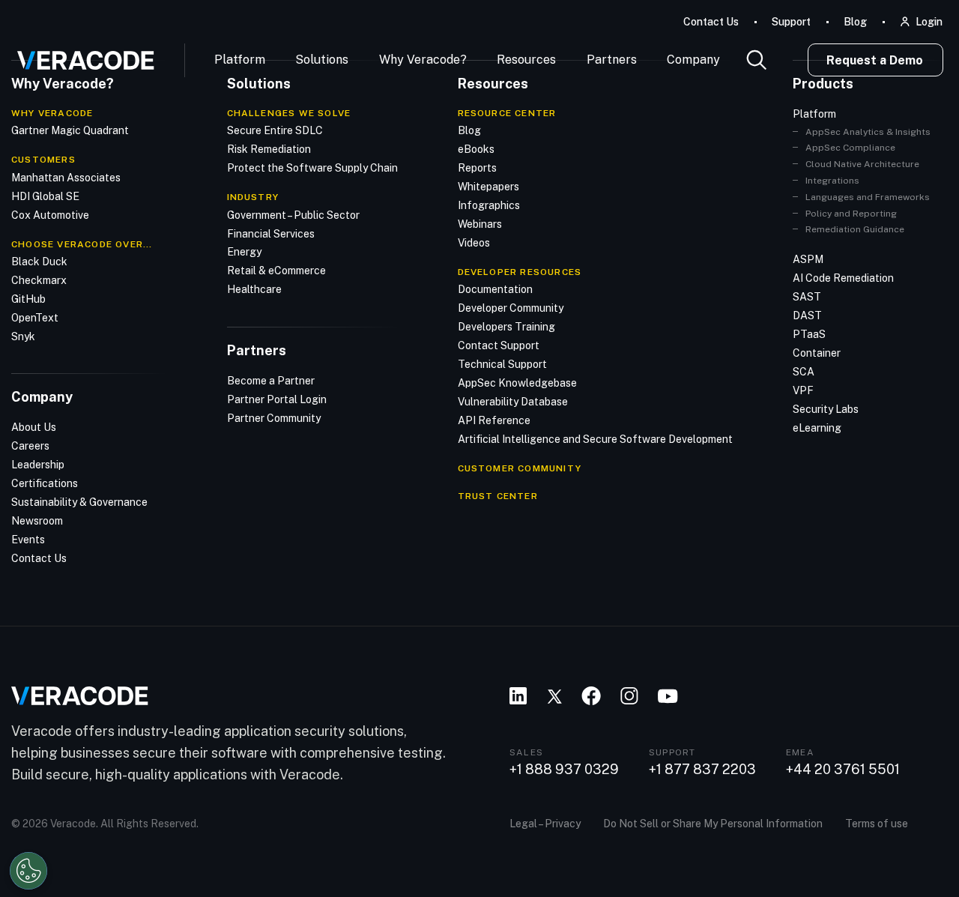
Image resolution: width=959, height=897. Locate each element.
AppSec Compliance (850, 147)
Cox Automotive (50, 215)
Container (817, 353)
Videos (474, 243)
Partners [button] (612, 59)
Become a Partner (271, 381)
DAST (807, 315)
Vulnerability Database (513, 402)
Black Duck (39, 262)
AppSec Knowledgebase (517, 383)
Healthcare (254, 289)
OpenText (34, 318)
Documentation (495, 289)
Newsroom (37, 521)
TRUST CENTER (498, 496)
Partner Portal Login (277, 399)
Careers (30, 446)
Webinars (480, 224)
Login (929, 22)
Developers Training (506, 327)
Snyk (23, 336)
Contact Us (711, 22)
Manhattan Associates (66, 178)
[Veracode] (80, 54)
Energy (244, 252)
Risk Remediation (269, 149)
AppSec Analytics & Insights (868, 132)
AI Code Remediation (843, 278)
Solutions (321, 59)
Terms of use (876, 824)
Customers (43, 159)
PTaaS (809, 334)
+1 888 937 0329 (564, 769)
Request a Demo (874, 60)
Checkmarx (39, 280)
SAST (807, 297)
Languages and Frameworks (867, 197)
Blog (855, 22)
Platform (239, 59)
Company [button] (693, 59)
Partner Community (274, 418)
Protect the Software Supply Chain (312, 168)
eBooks (476, 149)
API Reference (494, 420)
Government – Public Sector (293, 215)
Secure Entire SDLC (275, 130)
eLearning (817, 428)
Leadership (37, 465)
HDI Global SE (45, 196)
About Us (33, 427)
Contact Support (498, 345)
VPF (803, 390)
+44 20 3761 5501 (843, 769)
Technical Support (502, 364)
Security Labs (826, 409)
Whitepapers (488, 187)
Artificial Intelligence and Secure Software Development (595, 439)
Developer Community (510, 308)
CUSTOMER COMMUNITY (520, 468)
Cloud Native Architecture (862, 164)
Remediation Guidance (854, 229)
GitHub (28, 299)
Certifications (44, 483)
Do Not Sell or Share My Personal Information (713, 824)
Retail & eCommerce (276, 271)
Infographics (489, 205)
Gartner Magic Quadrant (70, 130)
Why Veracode (52, 113)
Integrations (832, 180)
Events (28, 540)
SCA (803, 372)
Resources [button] (526, 59)
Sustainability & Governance (79, 502)
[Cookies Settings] (28, 871)
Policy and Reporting (851, 213)
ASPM (808, 259)
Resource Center (507, 113)
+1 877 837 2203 (702, 769)
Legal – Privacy (545, 824)
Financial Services (271, 234)
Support (791, 22)
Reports (477, 168)
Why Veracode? (423, 59)
